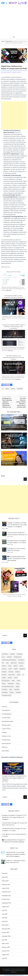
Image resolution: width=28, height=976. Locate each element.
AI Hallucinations (17, 657)
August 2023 (5, 954)
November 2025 (6, 895)
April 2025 (5, 921)
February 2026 (6, 884)
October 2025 (5, 899)
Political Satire (11, 683)
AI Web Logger (7, 72)
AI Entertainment (6, 714)
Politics (17, 683)
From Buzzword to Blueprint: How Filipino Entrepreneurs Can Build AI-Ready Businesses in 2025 (14, 427)
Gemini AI (4, 674)
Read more (8, 290)
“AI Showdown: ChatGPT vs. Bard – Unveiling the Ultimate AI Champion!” (13, 296)
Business (4, 665)
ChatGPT (15, 665)
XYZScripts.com (20, 975)
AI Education (19, 654)
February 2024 (6, 947)
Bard (7, 663)
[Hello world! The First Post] (13, 284)
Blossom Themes (14, 970)
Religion (17, 686)
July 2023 (4, 958)
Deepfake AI (22, 668)
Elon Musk (11, 671)
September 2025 (6, 903)
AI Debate (12, 654)
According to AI (6, 710)
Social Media (19, 388)
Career (9, 665)
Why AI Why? (5, 751)
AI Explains (9, 657)
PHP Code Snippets (8, 975)
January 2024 (5, 951)
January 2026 (5, 888)
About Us (4, 706)
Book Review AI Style (7, 721)
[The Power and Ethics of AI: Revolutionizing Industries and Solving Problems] (13, 373)
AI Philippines (21, 660)
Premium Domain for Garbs (7, 686)
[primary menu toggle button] (14, 37)
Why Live (11, 692)
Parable (4, 732)
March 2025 (5, 925)
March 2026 (5, 881)
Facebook (17, 671)
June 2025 (4, 914)
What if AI (4, 747)
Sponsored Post (6, 743)
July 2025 (4, 910)
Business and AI (6, 725)
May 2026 (4, 873)
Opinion (13, 388)
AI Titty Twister (6, 717)
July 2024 (4, 940)
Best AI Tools (13, 663)
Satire (11, 689)
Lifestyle (7, 388)
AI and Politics (5, 654)
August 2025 (5, 906)
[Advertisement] (14, 21)
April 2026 (5, 877)
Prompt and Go (6, 740)
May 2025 (4, 918)
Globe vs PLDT (12, 674)
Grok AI (18, 674)
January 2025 (5, 932)
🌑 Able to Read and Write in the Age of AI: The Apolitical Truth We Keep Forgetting (16, 558)
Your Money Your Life (6, 695)
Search (3, 476)
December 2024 (6, 936)
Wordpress (18, 692)
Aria (3, 663)
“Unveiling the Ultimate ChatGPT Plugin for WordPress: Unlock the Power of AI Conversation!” (13, 326)
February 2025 (6, 929)
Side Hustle (16, 689)
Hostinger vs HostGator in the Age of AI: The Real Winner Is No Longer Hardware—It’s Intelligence (17, 524)
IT (2, 388)
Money (13, 680)
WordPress (13, 972)
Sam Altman (4, 689)
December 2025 (6, 892)
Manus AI (10, 677)
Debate (15, 668)
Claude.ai (4, 668)
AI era (3, 657)
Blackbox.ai (21, 663)
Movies (18, 680)
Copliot (10, 668)
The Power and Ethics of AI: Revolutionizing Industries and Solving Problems (13, 357)
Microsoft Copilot (5, 680)
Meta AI (15, 677)
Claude (21, 665)
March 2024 (5, 943)
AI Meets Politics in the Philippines (9, 660)
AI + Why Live (14, 3)
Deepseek (4, 671)
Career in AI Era (6, 728)
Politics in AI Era (6, 736)
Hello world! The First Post (13, 272)
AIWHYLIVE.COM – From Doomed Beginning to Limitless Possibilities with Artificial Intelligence (15, 854)
